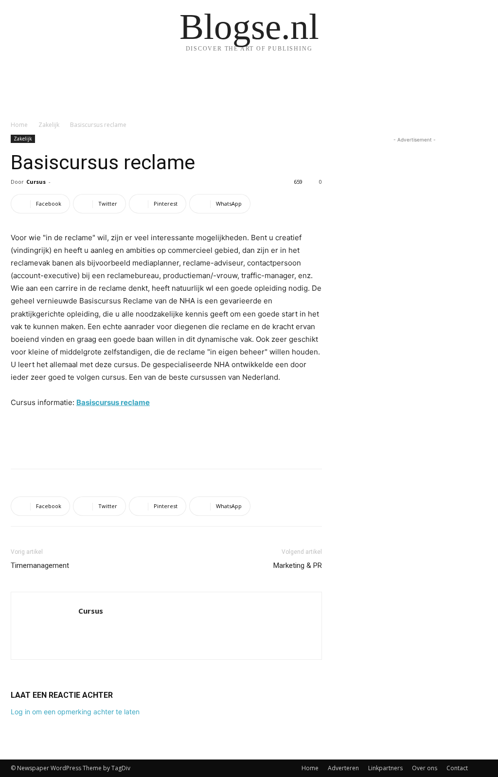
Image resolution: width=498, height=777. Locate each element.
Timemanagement (40, 565)
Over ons (424, 768)
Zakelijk (48, 125)
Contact (457, 768)
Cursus (36, 181)
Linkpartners (385, 768)
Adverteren (343, 768)
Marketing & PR (297, 565)
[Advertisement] (166, 436)
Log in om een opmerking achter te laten (75, 711)
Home (19, 125)
